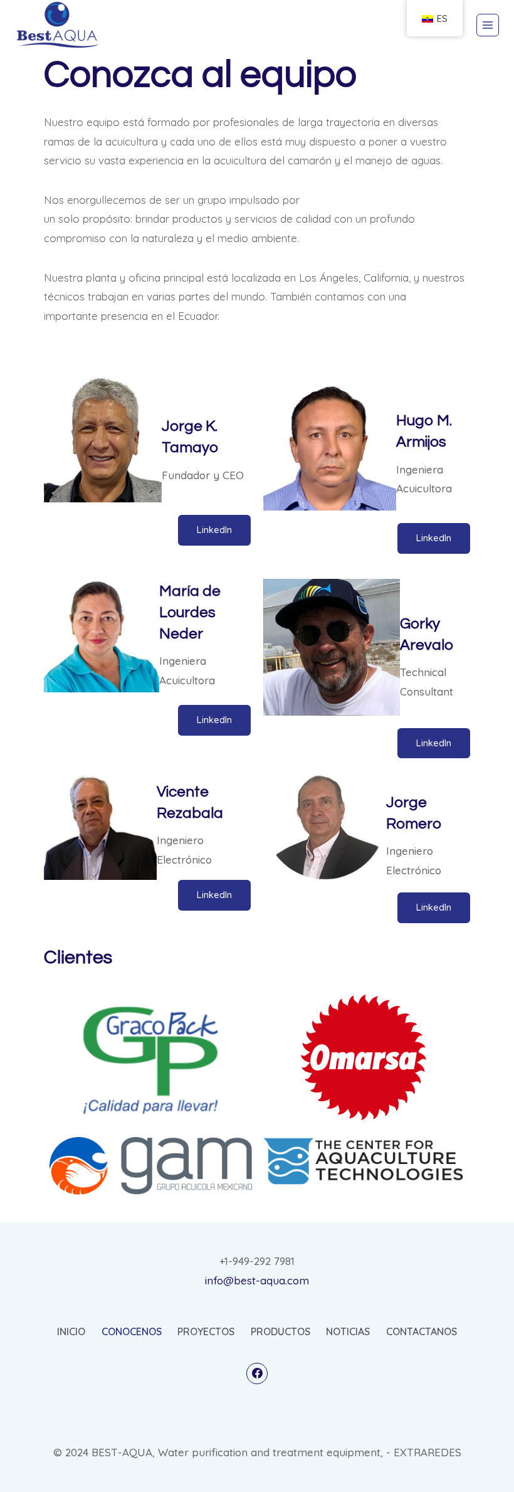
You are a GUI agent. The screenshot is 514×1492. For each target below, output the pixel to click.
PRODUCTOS (280, 1331)
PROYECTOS (205, 1331)
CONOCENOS (132, 1331)
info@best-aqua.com (257, 1280)
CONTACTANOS (421, 1331)
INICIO (71, 1331)
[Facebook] (257, 1373)
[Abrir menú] (487, 25)
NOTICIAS (348, 1331)
